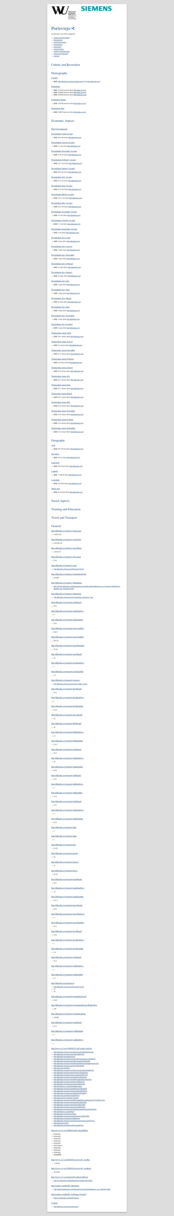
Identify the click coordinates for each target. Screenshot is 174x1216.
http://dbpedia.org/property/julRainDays (67, 784)
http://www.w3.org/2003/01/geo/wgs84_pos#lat (70, 1159)
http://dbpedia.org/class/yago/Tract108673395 (69, 1105)
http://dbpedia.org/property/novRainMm (67, 948)
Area (53, 445)
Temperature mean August (62, 341)
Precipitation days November (62, 315)
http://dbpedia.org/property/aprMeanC (66, 602)
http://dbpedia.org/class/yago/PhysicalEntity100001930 (73, 1080)
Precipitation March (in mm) (62, 194)
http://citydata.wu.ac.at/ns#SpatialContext (68, 1086)
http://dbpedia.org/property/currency (65, 680)
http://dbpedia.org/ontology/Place (65, 1114)
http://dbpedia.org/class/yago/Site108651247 (69, 1054)
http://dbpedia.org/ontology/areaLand (66, 530)
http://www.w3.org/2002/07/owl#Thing (66, 1096)
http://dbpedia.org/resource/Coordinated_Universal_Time (73, 597)
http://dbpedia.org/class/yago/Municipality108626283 (72, 1061)
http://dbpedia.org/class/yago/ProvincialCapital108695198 (74, 1070)
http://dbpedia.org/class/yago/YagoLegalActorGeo (71, 1073)
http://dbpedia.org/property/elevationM (66, 714)
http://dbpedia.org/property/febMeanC (66, 723)
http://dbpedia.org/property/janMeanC (66, 749)
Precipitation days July (60, 281)
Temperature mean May (60, 402)
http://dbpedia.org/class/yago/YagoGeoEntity (69, 1066)
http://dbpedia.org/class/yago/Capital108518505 (70, 1091)
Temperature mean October (62, 419)
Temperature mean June (60, 385)
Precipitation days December (62, 255)
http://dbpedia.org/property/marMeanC (66, 879)
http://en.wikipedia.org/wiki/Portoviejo (66, 1198)
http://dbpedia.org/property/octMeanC (66, 957)
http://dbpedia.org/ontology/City (64, 1057)
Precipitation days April (60, 237)
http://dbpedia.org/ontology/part (64, 565)
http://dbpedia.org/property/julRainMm (66, 792)
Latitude (54, 471)
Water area (55, 488)
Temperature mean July (60, 376)
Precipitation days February (62, 263)
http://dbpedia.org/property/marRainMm (67, 896)
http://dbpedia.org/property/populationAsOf (68, 996)
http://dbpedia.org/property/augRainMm (67, 671)
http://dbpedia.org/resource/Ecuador (70, 82)
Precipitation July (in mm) (61, 177)
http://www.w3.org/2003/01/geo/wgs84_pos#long (71, 1168)
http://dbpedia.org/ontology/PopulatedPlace (69, 1125)
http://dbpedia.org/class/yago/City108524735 (69, 1082)
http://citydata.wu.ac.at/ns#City (64, 1112)
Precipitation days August (61, 246)
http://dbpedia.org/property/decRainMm (67, 706)
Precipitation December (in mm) (64, 151)
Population (55, 86)
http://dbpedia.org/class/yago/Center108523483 (70, 1102)
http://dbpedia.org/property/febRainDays (67, 732)
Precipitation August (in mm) (63, 142)
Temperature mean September (63, 428)
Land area (55, 462)
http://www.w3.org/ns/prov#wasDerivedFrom (69, 1177)
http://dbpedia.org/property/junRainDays (67, 810)
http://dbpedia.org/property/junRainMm (67, 818)
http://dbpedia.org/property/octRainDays (67, 966)
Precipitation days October (62, 324)
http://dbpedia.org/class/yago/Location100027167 (71, 1075)
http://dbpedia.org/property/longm (64, 862)
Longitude (55, 480)
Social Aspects (59, 49)
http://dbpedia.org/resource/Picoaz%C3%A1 (69, 569)
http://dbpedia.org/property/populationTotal (68, 1013)
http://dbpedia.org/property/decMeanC (66, 688)
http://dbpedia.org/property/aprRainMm (67, 619)
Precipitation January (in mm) (63, 168)
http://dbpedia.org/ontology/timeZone (66, 593)
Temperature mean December (63, 350)
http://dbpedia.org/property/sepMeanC (66, 1022)
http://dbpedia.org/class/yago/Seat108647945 (69, 1084)
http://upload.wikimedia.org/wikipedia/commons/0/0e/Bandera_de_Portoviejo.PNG (82, 1189)
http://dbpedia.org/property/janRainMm (67, 766)
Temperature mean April (61, 333)
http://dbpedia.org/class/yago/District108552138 (70, 1077)
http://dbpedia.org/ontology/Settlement (67, 1118)
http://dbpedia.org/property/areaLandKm (67, 628)
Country (54, 77)
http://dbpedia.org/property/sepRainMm (67, 1031)
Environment (58, 45)
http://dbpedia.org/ (93, 82)
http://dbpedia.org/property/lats (63, 844)
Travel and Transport (61, 54)
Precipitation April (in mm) (62, 133)
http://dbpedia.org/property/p (62, 983)
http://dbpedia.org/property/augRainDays (67, 662)
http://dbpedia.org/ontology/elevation (66, 556)
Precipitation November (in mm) (64, 211)
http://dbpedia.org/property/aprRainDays (67, 611)
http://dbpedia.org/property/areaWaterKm (67, 645)
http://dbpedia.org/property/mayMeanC (67, 905)
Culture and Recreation (62, 38)
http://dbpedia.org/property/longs (64, 870)
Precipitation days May (60, 307)
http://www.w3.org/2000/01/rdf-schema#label (69, 1130)
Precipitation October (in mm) (63, 220)
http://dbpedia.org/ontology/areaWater (66, 548)
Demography (58, 40)
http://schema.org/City (61, 1123)
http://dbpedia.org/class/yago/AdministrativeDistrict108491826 (75, 1109)
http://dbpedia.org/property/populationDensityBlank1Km (74, 1005)
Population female (58, 99)
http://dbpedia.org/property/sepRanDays (67, 1039)
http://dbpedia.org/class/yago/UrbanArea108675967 (72, 1116)
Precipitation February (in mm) (63, 159)
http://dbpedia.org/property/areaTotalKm (67, 637)
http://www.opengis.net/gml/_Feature (66, 1098)
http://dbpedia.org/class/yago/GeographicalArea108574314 (74, 1121)
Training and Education (62, 51)
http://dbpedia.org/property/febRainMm (67, 740)
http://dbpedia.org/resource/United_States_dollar (70, 684)
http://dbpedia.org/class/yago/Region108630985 (70, 1089)
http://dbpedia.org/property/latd (63, 827)
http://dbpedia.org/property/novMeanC (66, 931)
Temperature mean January (62, 367)
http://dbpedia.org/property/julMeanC (66, 775)
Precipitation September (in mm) (64, 229)
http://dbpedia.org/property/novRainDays (67, 940)
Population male (57, 108)
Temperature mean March (61, 393)
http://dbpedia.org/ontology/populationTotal (68, 574)
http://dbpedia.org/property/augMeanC (66, 654)
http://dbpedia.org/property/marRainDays (67, 888)
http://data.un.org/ (80, 90)
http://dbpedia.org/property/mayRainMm (67, 922)
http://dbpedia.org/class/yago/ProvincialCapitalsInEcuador (74, 1052)
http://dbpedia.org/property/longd (64, 853)
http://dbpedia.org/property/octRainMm (67, 974)
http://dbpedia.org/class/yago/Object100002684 (70, 1093)
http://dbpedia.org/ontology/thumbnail (66, 582)
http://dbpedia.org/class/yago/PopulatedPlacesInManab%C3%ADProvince (79, 1100)
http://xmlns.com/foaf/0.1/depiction (65, 1185)
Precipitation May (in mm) (61, 203)
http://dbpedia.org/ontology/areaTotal (66, 539)
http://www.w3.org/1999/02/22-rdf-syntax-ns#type (71, 1048)
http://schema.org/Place (62, 1068)
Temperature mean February (62, 359)
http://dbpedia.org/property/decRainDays (67, 697)
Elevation (55, 454)
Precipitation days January (61, 272)
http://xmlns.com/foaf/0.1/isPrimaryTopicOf (68, 1194)
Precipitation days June (60, 289)
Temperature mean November (63, 410)
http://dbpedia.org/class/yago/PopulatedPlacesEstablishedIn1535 (76, 1063)
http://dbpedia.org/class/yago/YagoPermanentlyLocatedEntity (75, 1059)
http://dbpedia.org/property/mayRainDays (68, 914)
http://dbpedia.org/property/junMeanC (66, 801)
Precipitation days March (61, 298)
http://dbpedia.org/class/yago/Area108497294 (69, 1107)
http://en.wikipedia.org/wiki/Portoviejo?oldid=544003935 (73, 1181)
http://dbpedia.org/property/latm (64, 836)
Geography (57, 47)
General (56, 56)
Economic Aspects (60, 42)
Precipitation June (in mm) (61, 185)
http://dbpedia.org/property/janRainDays (67, 758)
